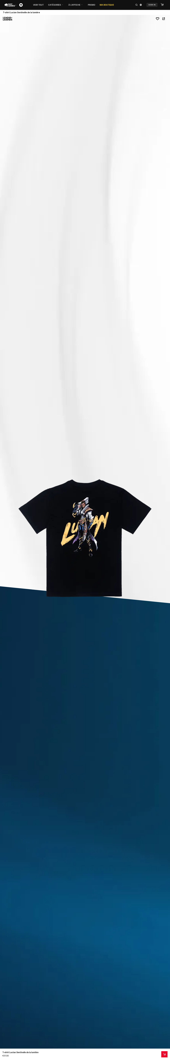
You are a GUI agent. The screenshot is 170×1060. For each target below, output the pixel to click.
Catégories (54, 5)
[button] (163, 4)
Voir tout (38, 5)
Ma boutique (107, 5)
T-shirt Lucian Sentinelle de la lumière (20, 1052)
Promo (91, 5)
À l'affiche (74, 5)
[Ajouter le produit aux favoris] (157, 18)
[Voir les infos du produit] (164, 1054)
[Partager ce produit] (163, 18)
